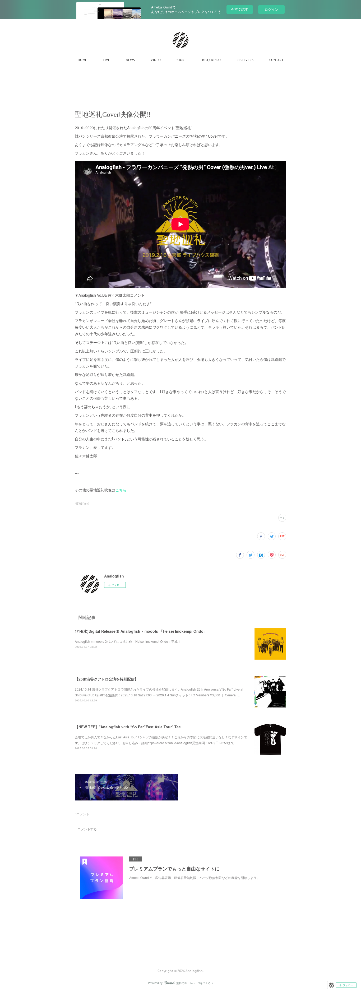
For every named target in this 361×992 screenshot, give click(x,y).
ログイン (271, 9)
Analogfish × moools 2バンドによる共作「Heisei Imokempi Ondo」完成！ (128, 641)
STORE (181, 60)
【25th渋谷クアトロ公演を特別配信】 (106, 679)
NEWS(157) (82, 503)
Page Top (180, 949)
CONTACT (276, 60)
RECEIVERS (245, 60)
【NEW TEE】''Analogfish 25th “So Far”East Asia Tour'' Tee (128, 726)
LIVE (106, 60)
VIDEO (156, 60)
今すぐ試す (239, 9)
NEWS (130, 60)
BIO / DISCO (211, 60)
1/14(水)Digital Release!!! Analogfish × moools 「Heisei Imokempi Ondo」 (141, 631)
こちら (121, 489)
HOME (82, 60)
